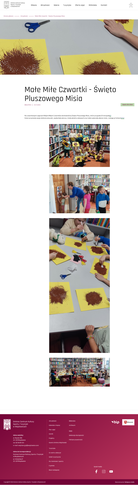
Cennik (51, 434)
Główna (34, 5)
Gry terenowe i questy (56, 461)
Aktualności (45, 5)
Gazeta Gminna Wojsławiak (58, 443)
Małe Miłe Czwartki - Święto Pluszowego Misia (50, 16)
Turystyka (67, 5)
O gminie (51, 466)
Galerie (56, 5)
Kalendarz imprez (54, 425)
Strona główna (8, 16)
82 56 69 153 (19, 443)
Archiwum (72, 425)
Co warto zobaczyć (55, 453)
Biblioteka (93, 5)
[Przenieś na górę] (130, 489)
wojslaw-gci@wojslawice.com (28, 445)
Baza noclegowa (54, 470)
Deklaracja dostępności (76, 435)
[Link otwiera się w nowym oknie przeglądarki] (115, 422)
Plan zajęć (52, 430)
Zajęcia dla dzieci (127, 105)
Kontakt (104, 5)
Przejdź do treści (9, 12)
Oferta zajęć (80, 5)
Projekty (51, 438)
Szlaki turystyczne (55, 457)
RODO (70, 431)
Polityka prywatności (75, 440)
